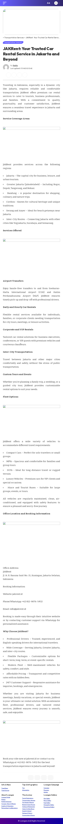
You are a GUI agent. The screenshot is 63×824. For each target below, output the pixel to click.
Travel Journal (5, 790)
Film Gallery (47, 798)
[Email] (19, 74)
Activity (46, 792)
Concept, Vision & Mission (8, 804)
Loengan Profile (5, 797)
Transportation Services (13, 42)
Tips (23, 788)
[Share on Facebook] (8, 74)
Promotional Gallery (49, 807)
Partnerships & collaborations (9, 808)
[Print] (24, 74)
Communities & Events (28, 815)
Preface (3, 799)
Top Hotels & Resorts (28, 802)
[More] (30, 74)
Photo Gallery (47, 800)
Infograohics (25, 790)
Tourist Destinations (27, 798)
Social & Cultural (26, 811)
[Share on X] (13, 74)
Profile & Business (6, 801)
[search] (43, 3)
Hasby (15, 65)
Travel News (4, 788)
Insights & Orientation (7, 806)
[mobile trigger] (5, 3)
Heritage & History (27, 813)
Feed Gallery (47, 802)
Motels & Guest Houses (28, 804)
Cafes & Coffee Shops (28, 809)
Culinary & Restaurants (28, 806)
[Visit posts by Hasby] (6, 67)
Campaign (46, 788)
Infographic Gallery (49, 805)
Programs (46, 790)
